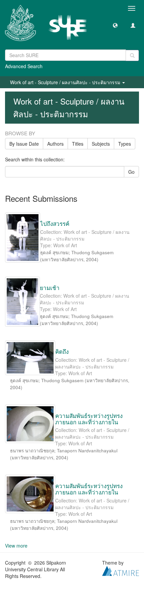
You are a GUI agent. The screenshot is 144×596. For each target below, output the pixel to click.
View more (16, 545)
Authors (55, 143)
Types (124, 143)
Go (131, 171)
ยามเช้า (50, 287)
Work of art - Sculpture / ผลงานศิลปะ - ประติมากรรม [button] (66, 82)
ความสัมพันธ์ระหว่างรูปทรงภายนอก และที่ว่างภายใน (89, 418)
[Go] (132, 55)
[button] (115, 25)
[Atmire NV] (120, 570)
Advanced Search (24, 66)
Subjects (101, 143)
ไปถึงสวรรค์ (54, 223)
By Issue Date (24, 143)
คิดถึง (62, 351)
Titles (77, 143)
